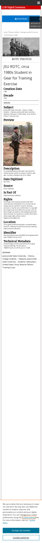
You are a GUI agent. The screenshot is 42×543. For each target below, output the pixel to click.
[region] (21, 521)
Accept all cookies (21, 530)
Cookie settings (28, 517)
